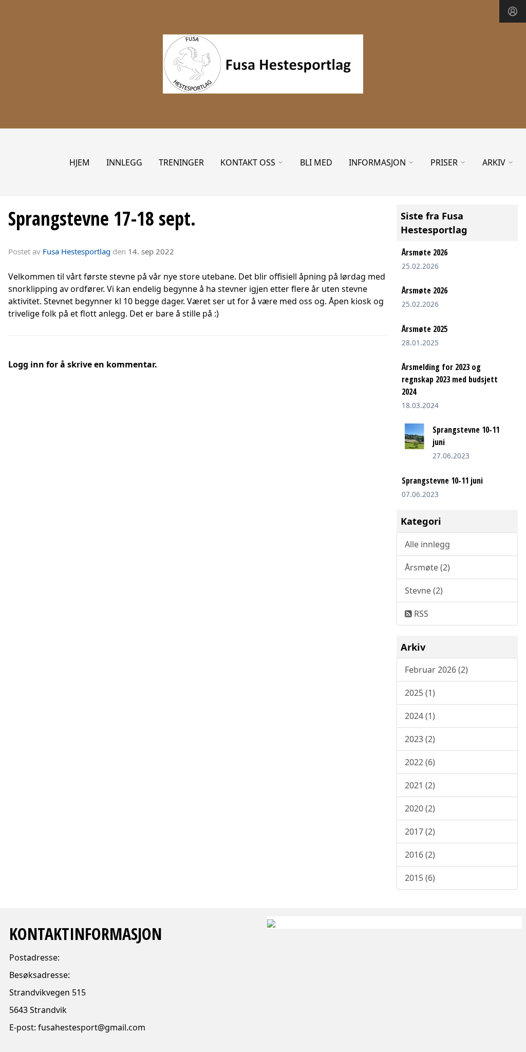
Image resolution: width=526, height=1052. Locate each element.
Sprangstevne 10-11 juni (442, 480)
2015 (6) (420, 877)
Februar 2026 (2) (436, 669)
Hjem (79, 162)
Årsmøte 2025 (424, 329)
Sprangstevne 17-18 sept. (102, 218)
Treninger (181, 162)
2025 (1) (420, 692)
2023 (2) (420, 739)
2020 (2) (420, 808)
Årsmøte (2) (427, 567)
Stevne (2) (424, 590)
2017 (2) (420, 831)
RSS (420, 613)
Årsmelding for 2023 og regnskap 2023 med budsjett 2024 (450, 379)
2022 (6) (420, 762)
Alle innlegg (427, 544)
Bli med (316, 162)
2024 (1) (420, 716)
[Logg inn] (512, 11)
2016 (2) (420, 854)
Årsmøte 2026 (424, 252)
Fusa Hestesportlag (76, 251)
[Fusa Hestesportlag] (263, 64)
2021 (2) (420, 785)
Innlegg (124, 162)
